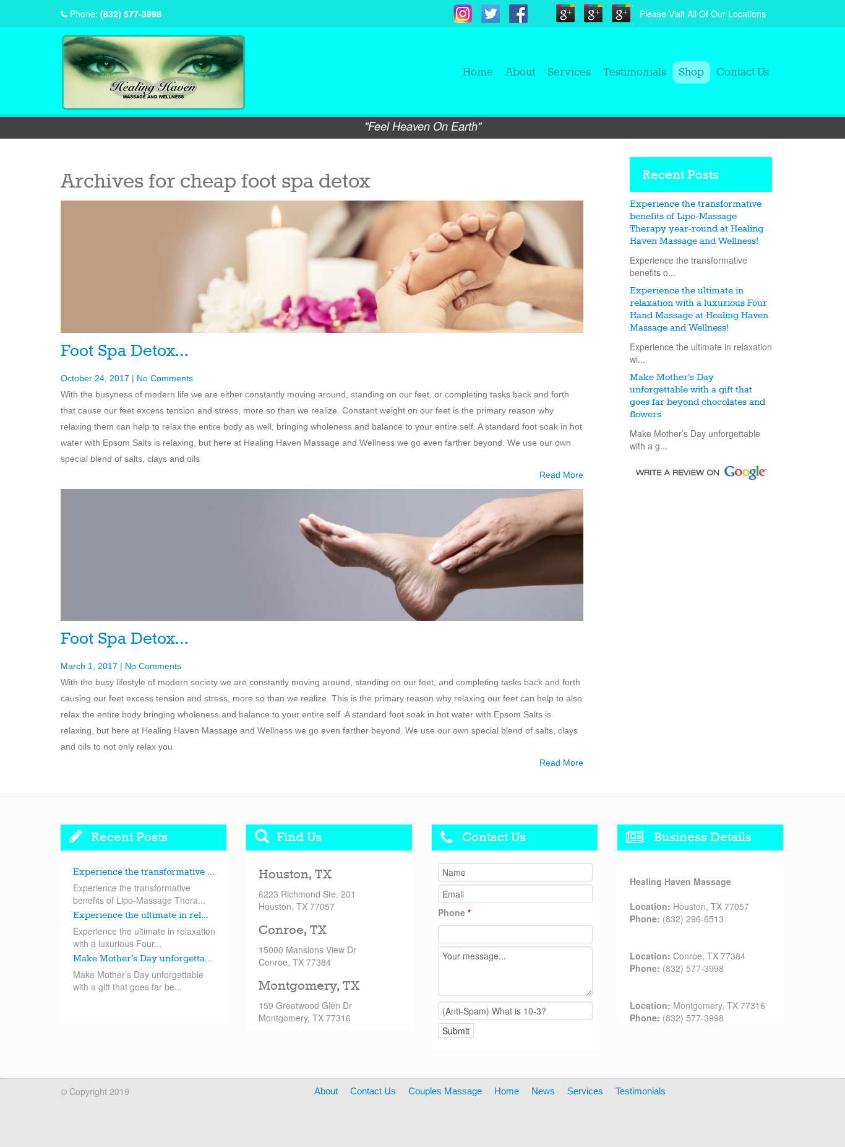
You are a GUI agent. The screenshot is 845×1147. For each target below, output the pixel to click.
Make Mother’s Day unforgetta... (142, 958)
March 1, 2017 (89, 666)
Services (569, 72)
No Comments (165, 378)
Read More (561, 475)
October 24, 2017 (95, 378)
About (520, 72)
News (543, 1091)
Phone (454, 912)
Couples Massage (445, 1091)
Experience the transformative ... (144, 872)
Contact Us (742, 72)
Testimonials (634, 72)
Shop (691, 72)
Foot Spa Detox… (124, 351)
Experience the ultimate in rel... (140, 915)
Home (478, 72)
